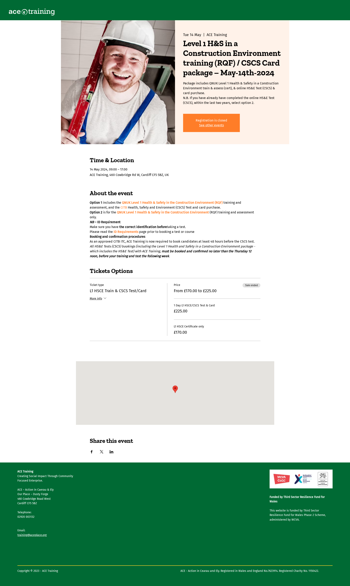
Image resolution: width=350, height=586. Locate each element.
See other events (211, 125)
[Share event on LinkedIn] (111, 451)
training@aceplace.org (32, 535)
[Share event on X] (102, 451)
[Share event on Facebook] (92, 451)
